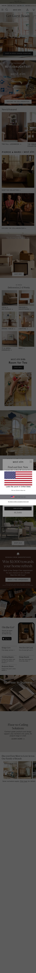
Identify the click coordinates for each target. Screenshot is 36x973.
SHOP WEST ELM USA (20, 497)
